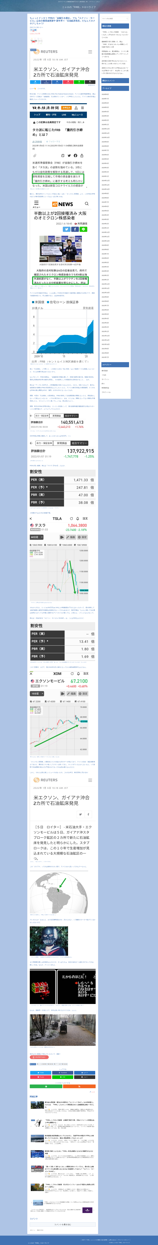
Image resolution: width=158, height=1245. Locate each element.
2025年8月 (105, 146)
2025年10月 (106, 137)
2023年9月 (105, 245)
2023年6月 (105, 258)
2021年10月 (106, 344)
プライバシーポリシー (123, 1240)
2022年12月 (106, 284)
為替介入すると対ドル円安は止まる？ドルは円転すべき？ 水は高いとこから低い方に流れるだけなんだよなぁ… (115, 70)
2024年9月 (105, 193)
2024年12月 (106, 180)
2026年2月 (105, 120)
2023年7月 (105, 254)
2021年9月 (105, 348)
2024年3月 (105, 219)
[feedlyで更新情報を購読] (46, 1086)
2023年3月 (105, 271)
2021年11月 (105, 340)
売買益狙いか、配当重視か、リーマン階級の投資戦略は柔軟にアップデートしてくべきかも (115, 54)
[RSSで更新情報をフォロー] (79, 1086)
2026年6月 (105, 103)
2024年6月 (105, 206)
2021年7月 (105, 357)
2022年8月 (105, 301)
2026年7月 (105, 99)
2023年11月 (105, 236)
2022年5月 (105, 314)
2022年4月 (105, 318)
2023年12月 (106, 232)
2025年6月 (105, 155)
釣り (103, 383)
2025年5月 (105, 159)
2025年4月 (105, 163)
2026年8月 (105, 94)
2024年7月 (105, 202)
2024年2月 (105, 224)
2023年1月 (105, 280)
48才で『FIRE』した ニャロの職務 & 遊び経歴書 (94, 1240)
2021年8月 (105, 353)
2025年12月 (106, 129)
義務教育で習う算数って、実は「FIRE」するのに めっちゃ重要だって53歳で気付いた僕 (115, 44)
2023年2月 (105, 275)
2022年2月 (105, 327)
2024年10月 (106, 189)
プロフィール (106, 392)
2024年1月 (105, 228)
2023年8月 (105, 249)
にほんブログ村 (35, 33)
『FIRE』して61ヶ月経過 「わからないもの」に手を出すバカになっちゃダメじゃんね (115, 34)
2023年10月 (106, 241)
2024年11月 (105, 185)
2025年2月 (105, 172)
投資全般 (51, 1064)
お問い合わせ (112, 1240)
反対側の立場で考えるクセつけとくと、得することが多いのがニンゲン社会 (115, 62)
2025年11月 (105, 133)
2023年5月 (105, 262)
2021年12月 (106, 336)
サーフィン (105, 379)
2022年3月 (105, 323)
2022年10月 (106, 292)
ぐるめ (104, 375)
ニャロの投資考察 (42, 1064)
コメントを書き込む (62, 1224)
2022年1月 (105, 331)
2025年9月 (105, 142)
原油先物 (65, 1064)
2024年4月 (105, 215)
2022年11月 (105, 288)
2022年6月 (105, 310)
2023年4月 (105, 267)
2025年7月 (105, 150)
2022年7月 (105, 305)
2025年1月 (105, 176)
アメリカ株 (58, 1064)
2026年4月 (105, 111)
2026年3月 (105, 116)
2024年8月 (105, 198)
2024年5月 (105, 211)
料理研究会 (105, 388)
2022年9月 (105, 297)
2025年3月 (105, 167)
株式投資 (34, 1064)
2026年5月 (105, 107)
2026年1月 (105, 124)
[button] (127, 19)
